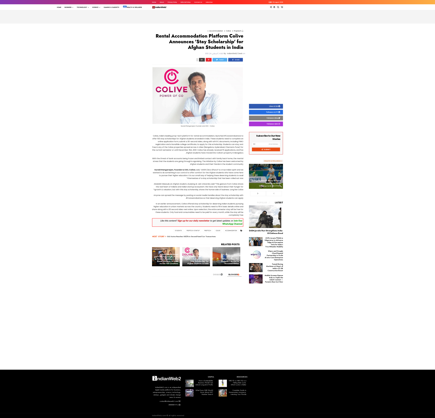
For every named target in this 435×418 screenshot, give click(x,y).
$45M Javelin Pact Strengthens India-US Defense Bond (266, 232)
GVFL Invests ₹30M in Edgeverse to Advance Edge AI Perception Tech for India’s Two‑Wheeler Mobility (274, 242)
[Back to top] (429, 413)
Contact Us (198, 2)
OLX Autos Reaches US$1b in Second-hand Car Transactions (191, 236)
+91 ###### (174, 405)
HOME (59, 7)
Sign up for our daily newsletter (193, 221)
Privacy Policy (172, 2)
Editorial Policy (186, 2)
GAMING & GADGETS (111, 7)
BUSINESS (68, 7)
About (162, 2)
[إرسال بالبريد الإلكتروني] (202, 60)
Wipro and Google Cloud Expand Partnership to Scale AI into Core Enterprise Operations (274, 255)
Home (154, 2)
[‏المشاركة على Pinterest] (209, 60)
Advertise (209, 2)
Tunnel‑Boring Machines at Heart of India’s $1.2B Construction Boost (274, 267)
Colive (228, 31)
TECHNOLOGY (82, 7)
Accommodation (216, 31)
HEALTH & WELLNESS (134, 7)
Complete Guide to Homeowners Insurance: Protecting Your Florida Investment (237, 393)
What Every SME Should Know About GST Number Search (204, 392)
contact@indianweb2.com (169, 401)
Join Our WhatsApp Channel (232, 222)
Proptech (237, 31)
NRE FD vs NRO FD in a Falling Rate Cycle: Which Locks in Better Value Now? (237, 383)
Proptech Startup (193, 231)
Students (178, 231)
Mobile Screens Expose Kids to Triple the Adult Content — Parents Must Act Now (274, 278)
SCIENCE (95, 7)
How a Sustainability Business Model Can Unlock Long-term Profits (204, 382)
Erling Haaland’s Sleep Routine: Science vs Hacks (266, 181)
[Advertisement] (266, 64)
